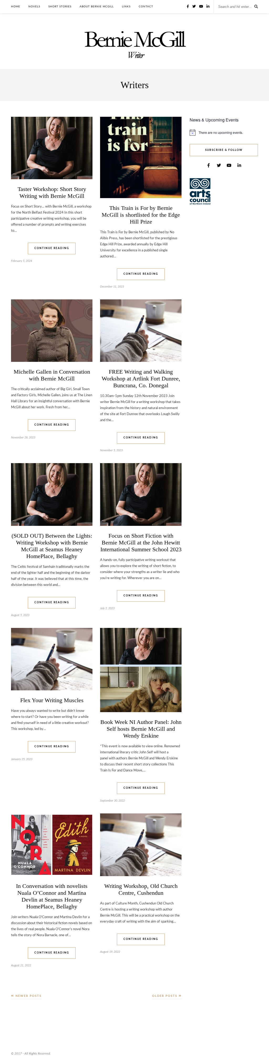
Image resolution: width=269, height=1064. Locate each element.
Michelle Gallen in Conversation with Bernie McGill (52, 375)
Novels (34, 6)
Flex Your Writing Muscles (52, 700)
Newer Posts (28, 995)
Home (15, 6)
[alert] (224, 132)
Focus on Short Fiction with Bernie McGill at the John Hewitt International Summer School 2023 (141, 542)
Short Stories (59, 6)
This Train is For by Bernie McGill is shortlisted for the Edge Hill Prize (141, 215)
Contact (146, 6)
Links (126, 6)
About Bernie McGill (97, 6)
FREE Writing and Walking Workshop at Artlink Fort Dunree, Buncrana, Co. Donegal (141, 378)
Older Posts (165, 995)
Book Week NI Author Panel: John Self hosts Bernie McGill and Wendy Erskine (141, 729)
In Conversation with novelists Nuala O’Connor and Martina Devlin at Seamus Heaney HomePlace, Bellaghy (51, 896)
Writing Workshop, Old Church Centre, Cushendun (141, 889)
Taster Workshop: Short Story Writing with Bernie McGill (52, 192)
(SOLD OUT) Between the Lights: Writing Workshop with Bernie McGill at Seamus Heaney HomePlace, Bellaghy (52, 545)
